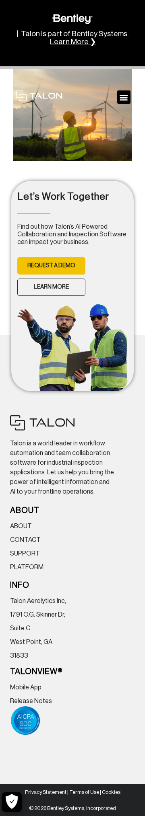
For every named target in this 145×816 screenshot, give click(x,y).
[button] (123, 97)
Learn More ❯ (73, 41)
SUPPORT (25, 553)
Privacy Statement (45, 792)
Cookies (111, 792)
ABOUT (21, 526)
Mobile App (25, 687)
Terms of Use (84, 792)
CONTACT (25, 540)
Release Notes (31, 701)
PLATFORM (27, 567)
